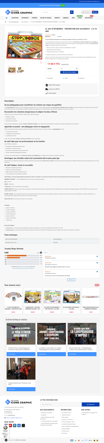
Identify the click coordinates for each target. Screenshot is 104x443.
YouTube (10, 425)
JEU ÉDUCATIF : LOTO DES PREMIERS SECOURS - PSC (32, 308)
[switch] (5, 437)
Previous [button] (96, 285)
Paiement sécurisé (66, 415)
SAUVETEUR (15, 18)
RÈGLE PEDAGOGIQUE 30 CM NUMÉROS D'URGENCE (90, 308)
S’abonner (91, 404)
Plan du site (64, 433)
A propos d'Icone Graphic (85, 1)
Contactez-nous (96, 1)
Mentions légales (66, 428)
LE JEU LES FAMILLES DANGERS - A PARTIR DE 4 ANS (13, 308)
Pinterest (82, 78)
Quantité (49, 68)
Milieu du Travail (45, 18)
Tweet (66, 78)
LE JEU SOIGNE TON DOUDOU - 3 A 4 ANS (71, 308)
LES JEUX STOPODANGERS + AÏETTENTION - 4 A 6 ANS (52, 308)
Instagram (14, 425)
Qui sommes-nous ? (66, 412)
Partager (50, 78)
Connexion (86, 12)
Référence (47, 36)
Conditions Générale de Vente (69, 424)
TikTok (23, 425)
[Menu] (8, 426)
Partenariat (43, 415)
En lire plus (11, 354)
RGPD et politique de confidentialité (70, 426)
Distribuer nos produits (46, 412)
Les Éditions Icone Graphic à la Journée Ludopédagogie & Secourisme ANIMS (50, 348)
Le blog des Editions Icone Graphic (49, 421)
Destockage (89, 17)
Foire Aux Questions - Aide (68, 421)
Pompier (34, 18)
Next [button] (98, 285)
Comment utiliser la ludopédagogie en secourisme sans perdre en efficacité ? (19, 348)
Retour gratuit (65, 417)
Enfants (57, 18)
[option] (13, 301)
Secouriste (25, 18)
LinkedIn (19, 425)
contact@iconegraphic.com (15, 417)
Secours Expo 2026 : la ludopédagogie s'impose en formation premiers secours (80, 348)
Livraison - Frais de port (67, 419)
